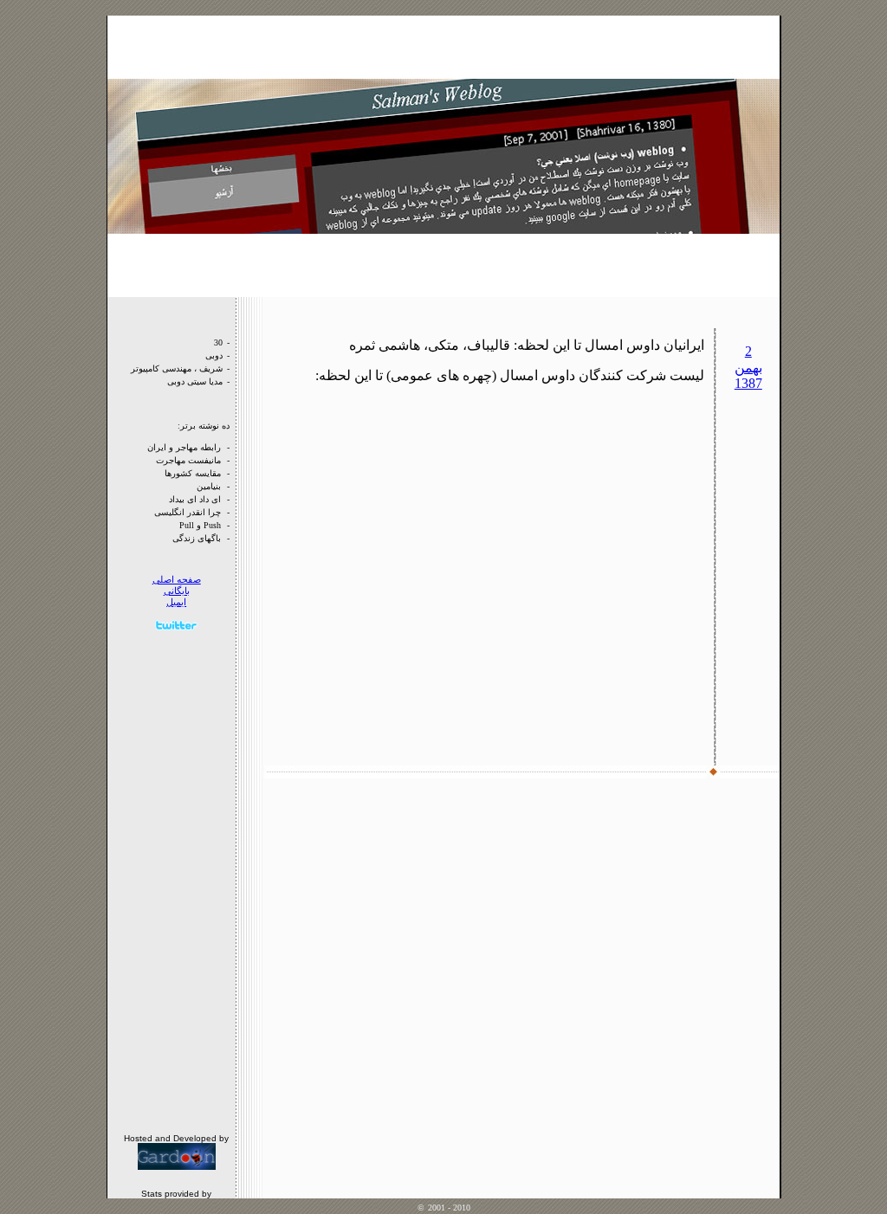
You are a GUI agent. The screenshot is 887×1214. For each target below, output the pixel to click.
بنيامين (209, 486)
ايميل (176, 602)
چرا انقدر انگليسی (187, 512)
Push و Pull (200, 525)
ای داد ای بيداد (195, 499)
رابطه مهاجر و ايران (184, 447)
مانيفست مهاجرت (188, 460)
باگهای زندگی (196, 538)
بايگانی (177, 591)
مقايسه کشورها (193, 473)
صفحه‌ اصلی (176, 579)
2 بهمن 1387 (748, 367)
